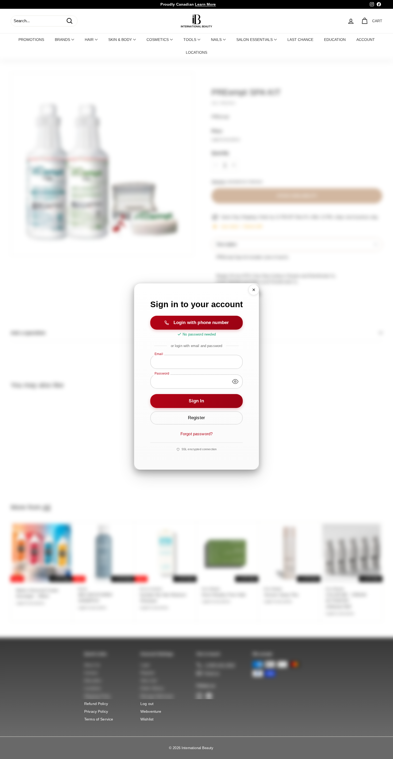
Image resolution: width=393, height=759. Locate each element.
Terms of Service (98, 719)
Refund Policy (96, 704)
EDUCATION (335, 39)
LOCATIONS (196, 52)
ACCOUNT (365, 39)
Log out (146, 704)
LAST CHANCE (300, 39)
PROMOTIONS (31, 39)
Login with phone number (201, 322)
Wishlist (146, 719)
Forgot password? (196, 433)
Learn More (205, 4)
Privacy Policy (96, 711)
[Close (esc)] (253, 289)
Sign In (196, 400)
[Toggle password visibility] (235, 381)
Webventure (150, 711)
